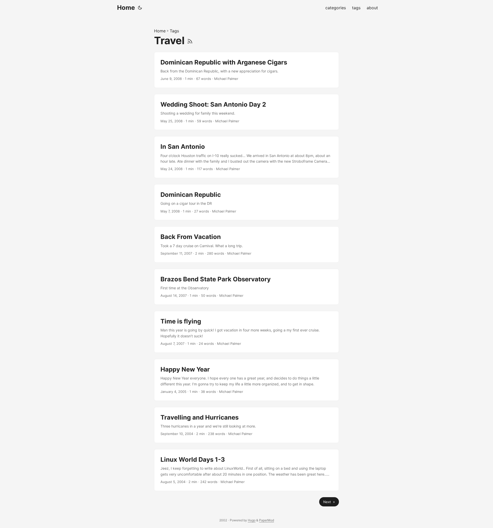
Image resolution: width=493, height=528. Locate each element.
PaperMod (266, 520)
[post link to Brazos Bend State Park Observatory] (246, 286)
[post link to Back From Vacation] (246, 244)
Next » (329, 502)
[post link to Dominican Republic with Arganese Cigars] (246, 70)
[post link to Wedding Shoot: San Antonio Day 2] (246, 112)
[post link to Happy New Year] (246, 380)
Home (126, 7)
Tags (174, 30)
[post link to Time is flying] (246, 332)
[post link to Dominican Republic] (246, 202)
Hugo (251, 520)
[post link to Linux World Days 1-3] (246, 470)
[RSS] (190, 40)
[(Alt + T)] (140, 7)
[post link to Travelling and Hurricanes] (246, 425)
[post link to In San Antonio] (246, 157)
